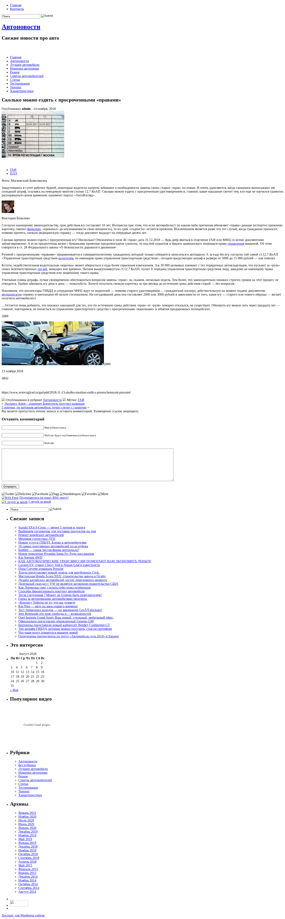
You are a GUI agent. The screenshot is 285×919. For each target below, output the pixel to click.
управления (235, 243)
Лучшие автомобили (24, 64)
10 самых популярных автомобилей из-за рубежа (53, 546)
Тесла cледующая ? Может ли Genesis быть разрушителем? (60, 595)
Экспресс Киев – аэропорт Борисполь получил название (44, 403)
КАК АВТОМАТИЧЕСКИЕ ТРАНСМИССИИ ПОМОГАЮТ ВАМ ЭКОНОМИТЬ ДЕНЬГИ (84, 561)
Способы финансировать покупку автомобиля (51, 591)
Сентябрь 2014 (28, 888)
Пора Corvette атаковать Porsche (40, 568)
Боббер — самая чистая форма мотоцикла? (48, 550)
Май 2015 (25, 865)
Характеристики (22, 91)
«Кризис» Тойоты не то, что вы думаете (46, 602)
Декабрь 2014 (28, 876)
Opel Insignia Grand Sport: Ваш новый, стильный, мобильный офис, (66, 617)
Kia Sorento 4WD (30, 557)
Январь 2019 (27, 843)
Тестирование (20, 83)
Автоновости (21, 26)
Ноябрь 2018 (27, 850)
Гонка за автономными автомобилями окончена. (52, 599)
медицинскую (12, 294)
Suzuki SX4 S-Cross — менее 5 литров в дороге (51, 527)
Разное (15, 72)
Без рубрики (27, 765)
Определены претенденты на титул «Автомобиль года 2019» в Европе (68, 636)
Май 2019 (25, 839)
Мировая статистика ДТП (36, 538)
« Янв (14, 690)
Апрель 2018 (27, 861)
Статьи (15, 79)
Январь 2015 (27, 873)
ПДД (13, 173)
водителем (65, 258)
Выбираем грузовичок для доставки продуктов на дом (57, 531)
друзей (42, 269)
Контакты (17, 9)
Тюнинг (15, 87)
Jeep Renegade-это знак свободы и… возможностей (54, 614)
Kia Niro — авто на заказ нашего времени (48, 606)
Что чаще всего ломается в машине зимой (48, 632)
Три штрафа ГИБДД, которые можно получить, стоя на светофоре (65, 629)
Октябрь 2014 (28, 884)
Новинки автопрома (24, 68)
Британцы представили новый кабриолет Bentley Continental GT (64, 625)
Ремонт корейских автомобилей (41, 535)
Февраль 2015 (28, 869)
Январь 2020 (27, 828)
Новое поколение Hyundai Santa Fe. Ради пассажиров (56, 553)
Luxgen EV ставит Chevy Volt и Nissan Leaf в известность (59, 565)
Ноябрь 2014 (27, 880)
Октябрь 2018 (28, 854)
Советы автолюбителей (27, 76)
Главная (15, 5)
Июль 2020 (26, 820)
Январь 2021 (27, 813)
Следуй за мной (40, 501)
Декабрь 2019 (28, 831)
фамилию (34, 229)
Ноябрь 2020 (27, 816)
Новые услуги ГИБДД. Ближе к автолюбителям (52, 542)
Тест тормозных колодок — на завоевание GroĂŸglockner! (60, 610)
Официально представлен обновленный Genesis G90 (56, 621)
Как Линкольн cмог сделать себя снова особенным (54, 587)
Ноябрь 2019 (27, 835)
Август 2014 (27, 891)
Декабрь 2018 (28, 846)
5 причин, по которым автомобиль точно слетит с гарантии (44, 407)
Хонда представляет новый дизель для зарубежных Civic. (59, 572)
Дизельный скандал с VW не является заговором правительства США (68, 584)
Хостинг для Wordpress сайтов (23, 915)
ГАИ (13, 170)
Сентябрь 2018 (28, 858)
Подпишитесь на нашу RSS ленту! (44, 497)
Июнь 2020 (26, 824)
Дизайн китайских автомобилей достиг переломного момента (62, 580)
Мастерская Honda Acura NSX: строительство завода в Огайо (62, 576)
